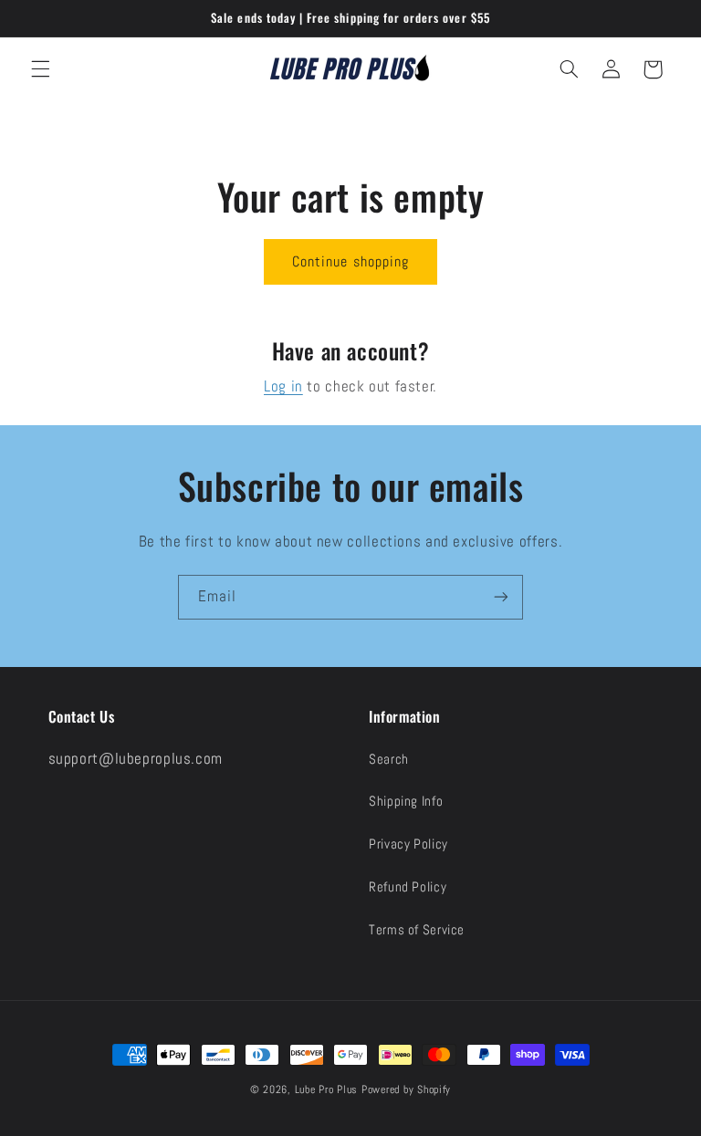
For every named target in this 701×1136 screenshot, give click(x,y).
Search (389, 759)
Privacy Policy (408, 844)
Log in (283, 386)
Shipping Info (406, 801)
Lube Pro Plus (327, 1089)
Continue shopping (350, 262)
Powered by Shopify (406, 1089)
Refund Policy (407, 887)
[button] (40, 69)
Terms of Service (417, 930)
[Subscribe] (501, 597)
